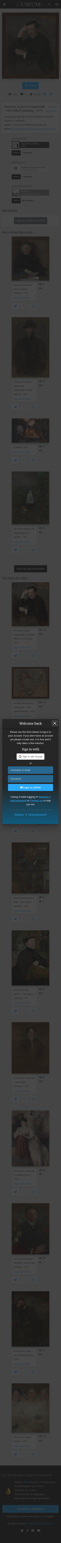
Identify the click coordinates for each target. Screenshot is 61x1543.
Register (19, 814)
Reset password (37, 814)
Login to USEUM (32, 787)
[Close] (54, 723)
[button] (31, 756)
